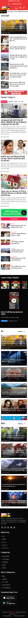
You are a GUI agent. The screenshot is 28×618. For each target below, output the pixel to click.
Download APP (16, 4)
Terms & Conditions (19, 616)
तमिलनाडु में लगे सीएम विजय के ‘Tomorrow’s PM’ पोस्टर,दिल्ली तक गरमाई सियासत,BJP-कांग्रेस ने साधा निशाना (13, 28)
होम (3, 536)
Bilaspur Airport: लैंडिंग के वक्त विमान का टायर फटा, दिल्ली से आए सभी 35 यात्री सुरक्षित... (17, 84)
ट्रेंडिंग (3, 576)
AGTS (17, 614)
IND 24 (13, 612)
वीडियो (4, 539)
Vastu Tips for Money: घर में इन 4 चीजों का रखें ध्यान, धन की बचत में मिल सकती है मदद (14, 193)
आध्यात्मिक (10, 101)
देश (11, 265)
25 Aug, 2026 (5, 171)
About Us (4, 545)
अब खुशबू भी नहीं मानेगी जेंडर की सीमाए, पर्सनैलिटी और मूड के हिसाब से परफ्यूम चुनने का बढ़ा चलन (13, 122)
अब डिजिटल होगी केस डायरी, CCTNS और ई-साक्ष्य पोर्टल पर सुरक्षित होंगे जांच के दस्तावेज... (18, 57)
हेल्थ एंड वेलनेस (6, 585)
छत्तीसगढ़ (13, 223)
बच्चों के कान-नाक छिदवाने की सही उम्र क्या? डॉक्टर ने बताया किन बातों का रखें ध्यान (13, 159)
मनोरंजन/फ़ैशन (5, 556)
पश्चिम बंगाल (13, 232)
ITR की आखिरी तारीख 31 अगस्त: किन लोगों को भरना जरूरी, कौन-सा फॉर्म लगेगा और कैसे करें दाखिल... (18, 75)
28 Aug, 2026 (6, 33)
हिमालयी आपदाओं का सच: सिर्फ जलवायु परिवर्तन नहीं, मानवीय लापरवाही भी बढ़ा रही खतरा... (18, 66)
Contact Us (5, 548)
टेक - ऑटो (21, 101)
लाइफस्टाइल (4, 101)
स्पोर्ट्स (15, 101)
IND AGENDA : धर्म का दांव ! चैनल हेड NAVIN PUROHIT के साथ (13, 313)
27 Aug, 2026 (5, 137)
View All (20, 331)
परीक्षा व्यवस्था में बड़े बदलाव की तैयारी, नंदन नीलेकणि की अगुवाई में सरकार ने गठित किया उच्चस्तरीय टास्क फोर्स (13, 376)
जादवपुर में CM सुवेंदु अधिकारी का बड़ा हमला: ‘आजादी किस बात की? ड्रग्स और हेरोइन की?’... (18, 38)
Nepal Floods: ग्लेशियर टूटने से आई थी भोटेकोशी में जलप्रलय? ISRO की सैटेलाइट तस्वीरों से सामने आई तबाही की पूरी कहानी (13, 452)
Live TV (4, 542)
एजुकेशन (4, 579)
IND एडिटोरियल (14, 256)
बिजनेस (4, 568)
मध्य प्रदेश (13, 240)
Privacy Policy (7, 616)
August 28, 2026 (15, 1)
